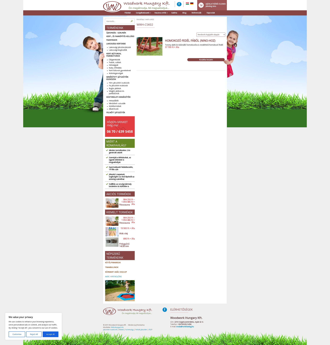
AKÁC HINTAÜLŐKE (113, 276)
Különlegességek (116, 73)
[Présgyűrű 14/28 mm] (111, 243)
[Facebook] (179, 4)
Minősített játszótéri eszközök (117, 78)
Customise (17, 334)
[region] (33, 326)
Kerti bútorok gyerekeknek (120, 70)
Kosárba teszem (206, 59)
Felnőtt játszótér (115, 112)
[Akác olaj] (111, 231)
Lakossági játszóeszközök (120, 47)
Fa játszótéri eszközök (118, 85)
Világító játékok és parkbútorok (116, 92)
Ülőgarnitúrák (114, 59)
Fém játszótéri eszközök (119, 83)
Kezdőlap (140, 19)
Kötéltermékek (115, 106)
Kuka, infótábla (115, 67)
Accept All (50, 334)
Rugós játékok (115, 88)
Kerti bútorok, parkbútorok (113, 54)
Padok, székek (115, 62)
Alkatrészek (113, 109)
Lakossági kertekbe (116, 44)
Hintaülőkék (114, 100)
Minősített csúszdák (117, 103)
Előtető (121, 330)
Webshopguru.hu (117, 327)
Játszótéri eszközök (110, 330)
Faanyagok (111, 40)
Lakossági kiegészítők (118, 50)
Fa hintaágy (129, 330)
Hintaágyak (113, 65)
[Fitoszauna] (111, 203)
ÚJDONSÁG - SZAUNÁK (116, 33)
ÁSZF (150, 330)
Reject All (34, 334)
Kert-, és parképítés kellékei (120, 36)
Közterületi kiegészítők (118, 97)
